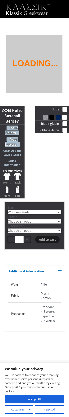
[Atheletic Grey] (45, 117)
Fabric (12, 217)
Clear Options (12, 151)
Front (7, 182)
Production (16, 226)
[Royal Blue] (58, 117)
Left (17, 195)
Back (17, 182)
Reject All (50, 409)
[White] (64, 117)
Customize (18, 409)
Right (6, 195)
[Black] (51, 117)
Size (11, 208)
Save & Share (12, 155)
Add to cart (47, 239)
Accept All (34, 399)
